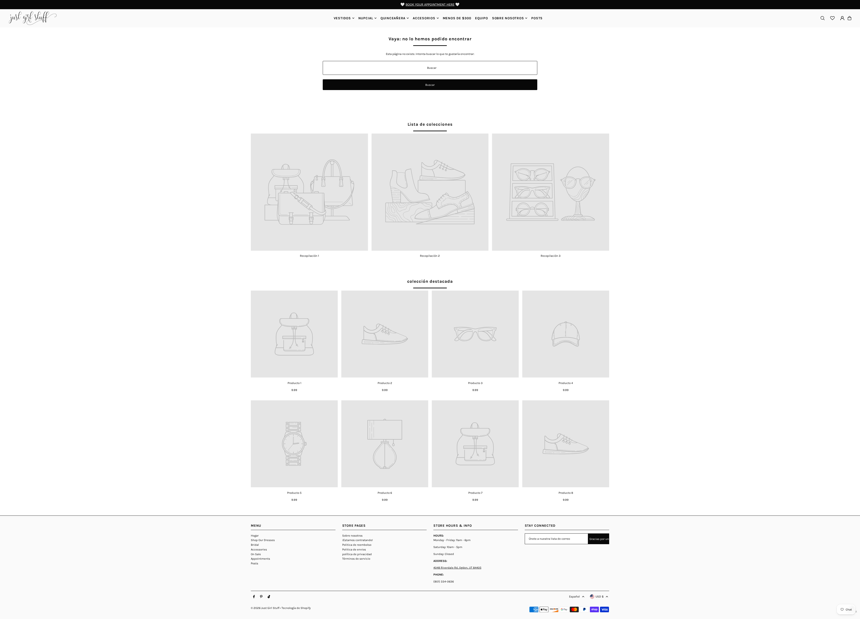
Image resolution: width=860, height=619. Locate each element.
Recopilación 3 (551, 255)
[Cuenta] (842, 18)
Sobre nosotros (352, 535)
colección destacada (430, 281)
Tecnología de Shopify (296, 608)
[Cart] (849, 18)
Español (574, 596)
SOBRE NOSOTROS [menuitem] (508, 18)
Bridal (255, 544)
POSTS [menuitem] (537, 18)
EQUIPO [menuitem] (481, 18)
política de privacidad (357, 554)
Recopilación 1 (309, 255)
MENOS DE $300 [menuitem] (457, 18)
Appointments (260, 558)
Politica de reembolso (356, 544)
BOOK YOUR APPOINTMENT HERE (430, 4)
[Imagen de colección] (309, 192)
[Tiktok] (269, 597)
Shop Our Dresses (263, 540)
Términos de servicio (356, 558)
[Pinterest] (261, 597)
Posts (254, 563)
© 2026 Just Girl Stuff (265, 608)
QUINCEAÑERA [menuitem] (393, 18)
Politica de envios (354, 549)
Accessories (259, 549)
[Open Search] (823, 18)
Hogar (255, 535)
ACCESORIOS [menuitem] (424, 18)
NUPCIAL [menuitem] (365, 18)
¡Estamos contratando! (357, 540)
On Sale (256, 554)
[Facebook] (254, 597)
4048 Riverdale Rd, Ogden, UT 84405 (457, 567)
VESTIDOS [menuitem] (342, 18)
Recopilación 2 (430, 255)
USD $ (600, 596)
